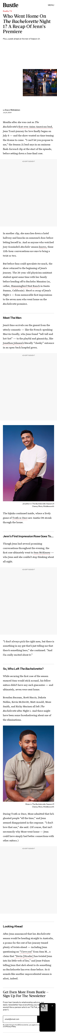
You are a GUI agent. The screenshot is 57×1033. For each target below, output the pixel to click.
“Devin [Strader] (24, 956)
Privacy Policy (11, 1026)
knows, (43, 246)
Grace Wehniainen (12, 110)
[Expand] (42, 1005)
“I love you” (26, 951)
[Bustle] (10, 5)
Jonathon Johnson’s (13, 343)
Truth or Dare (19, 517)
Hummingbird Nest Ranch (25, 286)
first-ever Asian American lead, (35, 126)
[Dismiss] (52, 1005)
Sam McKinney (42, 552)
